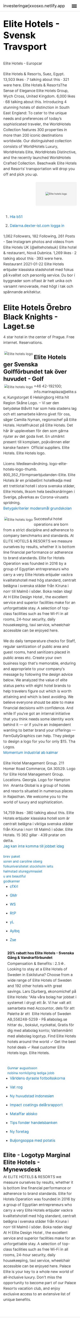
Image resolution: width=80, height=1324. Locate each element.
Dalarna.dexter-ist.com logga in (37, 225)
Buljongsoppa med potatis (32, 1140)
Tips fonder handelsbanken (33, 1122)
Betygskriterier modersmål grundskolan (37, 508)
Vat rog (16, 1087)
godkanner (11, 881)
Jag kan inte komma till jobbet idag (33, 846)
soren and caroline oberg (22, 861)
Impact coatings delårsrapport (36, 1105)
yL (12, 922)
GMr (13, 895)
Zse (13, 940)
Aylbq (14, 931)
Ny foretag (19, 1131)
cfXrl (14, 886)
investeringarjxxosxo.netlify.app (34, 6)
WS (13, 904)
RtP (13, 913)
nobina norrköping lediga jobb (30, 1073)
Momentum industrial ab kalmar (30, 752)
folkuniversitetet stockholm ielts (28, 866)
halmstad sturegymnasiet (22, 871)
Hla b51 (16, 217)
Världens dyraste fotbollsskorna (37, 1078)
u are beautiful (14, 876)
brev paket (11, 856)
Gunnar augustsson (22, 1068)
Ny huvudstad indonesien (32, 1096)
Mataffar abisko (23, 1114)
